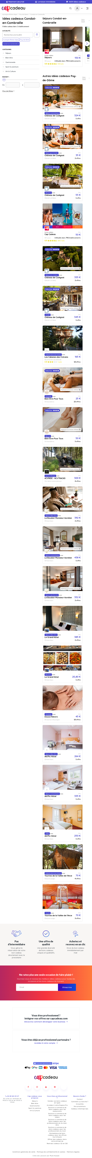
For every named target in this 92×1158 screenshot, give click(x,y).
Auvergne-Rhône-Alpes (9, 14)
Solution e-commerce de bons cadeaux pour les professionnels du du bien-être (57, 1122)
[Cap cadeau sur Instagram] (37, 1087)
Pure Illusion (54, 1156)
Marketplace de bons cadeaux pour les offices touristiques (57, 1135)
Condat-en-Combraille (37, 14)
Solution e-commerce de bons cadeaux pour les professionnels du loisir (57, 1129)
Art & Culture (11, 71)
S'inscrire (67, 987)
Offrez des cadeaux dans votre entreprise (57, 1140)
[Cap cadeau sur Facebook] (28, 1087)
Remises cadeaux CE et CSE (57, 1143)
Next (87, 43)
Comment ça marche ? (79, 1101)
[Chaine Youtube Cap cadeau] (46, 1087)
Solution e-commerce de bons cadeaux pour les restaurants (57, 1109)
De (3, 85)
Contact (80, 1099)
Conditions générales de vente (24, 1152)
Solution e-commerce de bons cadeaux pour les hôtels (57, 1115)
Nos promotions (80, 1106)
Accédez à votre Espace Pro (57, 1105)
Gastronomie (10, 62)
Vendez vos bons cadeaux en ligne (57, 1102)
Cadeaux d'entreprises (79, 1109)
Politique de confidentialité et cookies (51, 1152)
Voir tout (83, 20)
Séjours (8, 53)
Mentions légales (73, 1152)
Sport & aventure (12, 67)
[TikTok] (64, 1087)
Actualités (80, 1104)
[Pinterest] (55, 1087)
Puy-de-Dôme (23, 14)
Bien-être (9, 58)
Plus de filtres (7, 91)
